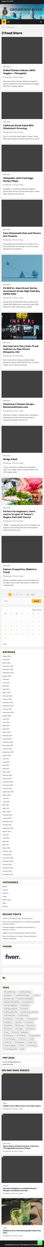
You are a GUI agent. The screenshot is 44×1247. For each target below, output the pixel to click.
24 (5, 634)
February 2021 (7, 851)
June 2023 (6, 762)
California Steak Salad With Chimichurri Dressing (18, 127)
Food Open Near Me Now (12, 1002)
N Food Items (8, 1029)
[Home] (4, 21)
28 (27, 634)
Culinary (5, 890)
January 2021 (7, 855)
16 (38, 626)
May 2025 (6, 686)
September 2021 (8, 828)
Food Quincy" (8, 1022)
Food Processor (24, 1015)
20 (22, 630)
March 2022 (6, 812)
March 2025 (6, 693)
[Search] (41, 22)
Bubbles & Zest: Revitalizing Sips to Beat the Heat (19, 933)
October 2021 (7, 825)
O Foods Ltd (7, 1042)
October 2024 (7, 709)
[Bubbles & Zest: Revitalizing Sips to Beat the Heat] (22, 1211)
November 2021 (8, 822)
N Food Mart (19, 1029)
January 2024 (7, 739)
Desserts (6, 893)
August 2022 (7, 795)
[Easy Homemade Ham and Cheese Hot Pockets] (22, 213)
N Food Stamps (9, 1035)
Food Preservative (9, 1015)
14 (27, 626)
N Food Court (31, 1025)
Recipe (22, 1049)
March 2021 (6, 848)
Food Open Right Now (10, 1005)
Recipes (5, 906)
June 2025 (6, 683)
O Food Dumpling (34, 1035)
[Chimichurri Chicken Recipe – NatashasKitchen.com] (22, 384)
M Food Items (8, 1025)
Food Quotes (29, 1022)
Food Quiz (18, 1022)
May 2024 (6, 726)
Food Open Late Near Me (25, 998)
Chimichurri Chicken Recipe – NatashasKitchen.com (19, 406)
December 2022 (8, 782)
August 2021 (7, 831)
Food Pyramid (8, 1019)
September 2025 (8, 673)
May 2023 (6, 765)
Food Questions (32, 1019)
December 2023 (8, 742)
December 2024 (8, 702)
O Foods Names (19, 1042)
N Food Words (21, 1035)
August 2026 (7, 656)
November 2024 (8, 706)
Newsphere (24, 1245)
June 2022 (6, 802)
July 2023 (6, 759)
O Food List (22, 1039)
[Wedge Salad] (22, 439)
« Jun (4, 644)
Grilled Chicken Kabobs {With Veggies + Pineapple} (19, 72)
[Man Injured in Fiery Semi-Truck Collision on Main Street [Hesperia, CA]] (22, 326)
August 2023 (7, 755)
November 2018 (8, 868)
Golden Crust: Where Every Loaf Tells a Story (18, 918)
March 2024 (6, 732)
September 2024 (8, 712)
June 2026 (6, 659)
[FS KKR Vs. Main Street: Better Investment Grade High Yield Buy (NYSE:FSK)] (22, 268)
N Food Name (30, 1029)
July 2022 (6, 798)
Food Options (25, 1005)
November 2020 (8, 861)
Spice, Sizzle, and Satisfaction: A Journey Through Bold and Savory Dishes (21, 1147)
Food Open (36, 995)
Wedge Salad (10, 459)
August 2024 (7, 716)
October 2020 (7, 864)
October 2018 (7, 871)
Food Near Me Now (25, 992)
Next (32, 594)
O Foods (31, 1039)
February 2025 (7, 696)
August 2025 (7, 676)
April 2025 (6, 689)
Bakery (5, 886)
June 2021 (6, 838)
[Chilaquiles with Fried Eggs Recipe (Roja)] (22, 158)
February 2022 (7, 815)
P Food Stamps (32, 1045)
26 (16, 634)
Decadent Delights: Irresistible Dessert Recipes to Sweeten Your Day (20, 1189)
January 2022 (7, 818)
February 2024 (7, 736)
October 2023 (7, 749)
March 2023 (6, 772)
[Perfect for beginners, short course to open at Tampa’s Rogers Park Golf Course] (22, 491)
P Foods (21, 1045)
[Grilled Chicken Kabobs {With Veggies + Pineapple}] (22, 50)
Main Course (6, 66)
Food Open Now (28, 1002)
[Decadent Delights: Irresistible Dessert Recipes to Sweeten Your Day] (22, 1169)
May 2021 (6, 841)
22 (28, 594)
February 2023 (7, 775)
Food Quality (20, 1019)
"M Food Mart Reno (10, 992)
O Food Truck (32, 1042)
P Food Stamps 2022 (10, 1049)
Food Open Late (9, 998)
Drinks (5, 896)
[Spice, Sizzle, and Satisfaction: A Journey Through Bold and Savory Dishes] (22, 1127)
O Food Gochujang (9, 1039)
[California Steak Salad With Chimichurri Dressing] (22, 105)
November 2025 (8, 669)
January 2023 (7, 778)
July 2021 (6, 835)
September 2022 (8, 792)
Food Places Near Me (10, 1012)
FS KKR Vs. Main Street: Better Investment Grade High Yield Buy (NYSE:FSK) (21, 291)
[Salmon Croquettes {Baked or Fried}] (22, 549)
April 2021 (6, 845)
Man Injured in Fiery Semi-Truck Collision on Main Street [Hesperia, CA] (20, 349)
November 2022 (8, 785)
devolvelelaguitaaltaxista (11, 1062)
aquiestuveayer (8, 1064)
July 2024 (6, 719)
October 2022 (7, 788)
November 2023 (8, 745)
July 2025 (6, 679)
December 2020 (8, 858)
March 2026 (6, 663)
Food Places (24, 1009)
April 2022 (6, 808)
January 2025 (7, 699)
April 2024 (6, 729)
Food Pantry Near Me (10, 1009)
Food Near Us (8, 995)
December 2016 (8, 874)
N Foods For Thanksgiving (20, 1032)
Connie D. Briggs (18, 77)
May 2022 (6, 805)
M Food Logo (20, 1025)
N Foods (6, 1032)
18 (11, 630)
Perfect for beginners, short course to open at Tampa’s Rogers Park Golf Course (19, 514)
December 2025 (8, 666)
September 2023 (8, 752)
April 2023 (6, 769)
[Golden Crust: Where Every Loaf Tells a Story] (22, 1086)
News (4, 903)
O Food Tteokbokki (10, 1045)
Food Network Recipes (22, 995)
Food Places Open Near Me (29, 1012)
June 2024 (6, 722)
